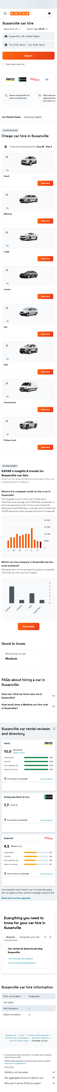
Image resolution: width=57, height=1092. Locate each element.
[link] (28, 626)
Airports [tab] (10, 937)
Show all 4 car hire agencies (16, 898)
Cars (22, 1035)
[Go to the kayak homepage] (19, 13)
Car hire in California (40, 1038)
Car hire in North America (37, 1035)
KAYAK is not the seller (16, 1072)
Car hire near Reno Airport (20, 958)
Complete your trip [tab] (30, 937)
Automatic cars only (15, 64)
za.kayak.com (10, 1035)
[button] (5, 13)
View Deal (45, 183)
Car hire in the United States (16, 1038)
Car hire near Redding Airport (22, 963)
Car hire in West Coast (18, 1041)
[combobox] (12, 28)
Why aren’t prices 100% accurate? (23, 1083)
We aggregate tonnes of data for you (24, 1077)
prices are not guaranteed (15, 1063)
